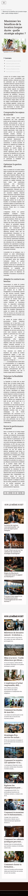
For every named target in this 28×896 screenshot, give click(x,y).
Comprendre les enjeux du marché (13, 61)
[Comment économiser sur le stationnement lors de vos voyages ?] (14, 804)
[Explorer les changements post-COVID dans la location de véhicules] (14, 777)
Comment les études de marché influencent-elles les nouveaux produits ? (13, 713)
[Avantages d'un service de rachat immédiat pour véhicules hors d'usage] (14, 727)
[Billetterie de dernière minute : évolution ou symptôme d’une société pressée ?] (14, 625)
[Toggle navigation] (4, 2)
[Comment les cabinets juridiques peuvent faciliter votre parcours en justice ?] (14, 831)
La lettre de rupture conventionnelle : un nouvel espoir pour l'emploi (11, 527)
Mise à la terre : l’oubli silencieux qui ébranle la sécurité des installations (14, 661)
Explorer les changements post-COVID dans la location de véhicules (13, 788)
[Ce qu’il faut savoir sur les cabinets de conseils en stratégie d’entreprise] (14, 541)
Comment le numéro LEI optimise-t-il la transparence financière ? (13, 763)
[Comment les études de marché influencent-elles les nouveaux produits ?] (14, 702)
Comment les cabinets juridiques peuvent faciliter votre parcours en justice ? (14, 842)
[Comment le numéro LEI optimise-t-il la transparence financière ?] (14, 752)
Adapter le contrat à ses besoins (13, 66)
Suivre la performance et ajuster (13, 71)
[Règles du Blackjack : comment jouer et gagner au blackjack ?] (14, 564)
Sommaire (8, 58)
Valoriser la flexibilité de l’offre (12, 69)
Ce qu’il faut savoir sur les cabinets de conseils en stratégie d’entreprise (13, 551)
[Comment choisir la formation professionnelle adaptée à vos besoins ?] (14, 856)
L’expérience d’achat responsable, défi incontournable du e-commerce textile (13, 686)
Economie (9, 9)
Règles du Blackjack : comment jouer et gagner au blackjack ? (13, 574)
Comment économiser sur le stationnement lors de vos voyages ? (14, 814)
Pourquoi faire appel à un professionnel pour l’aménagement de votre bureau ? (13, 598)
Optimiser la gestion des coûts (13, 63)
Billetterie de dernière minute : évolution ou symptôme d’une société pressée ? (14, 636)
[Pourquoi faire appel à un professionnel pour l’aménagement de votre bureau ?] (14, 587)
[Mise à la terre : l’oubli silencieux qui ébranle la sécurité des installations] (14, 650)
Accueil (3, 9)
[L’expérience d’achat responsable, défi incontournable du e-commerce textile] (14, 675)
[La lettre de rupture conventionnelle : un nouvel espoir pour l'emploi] (14, 516)
